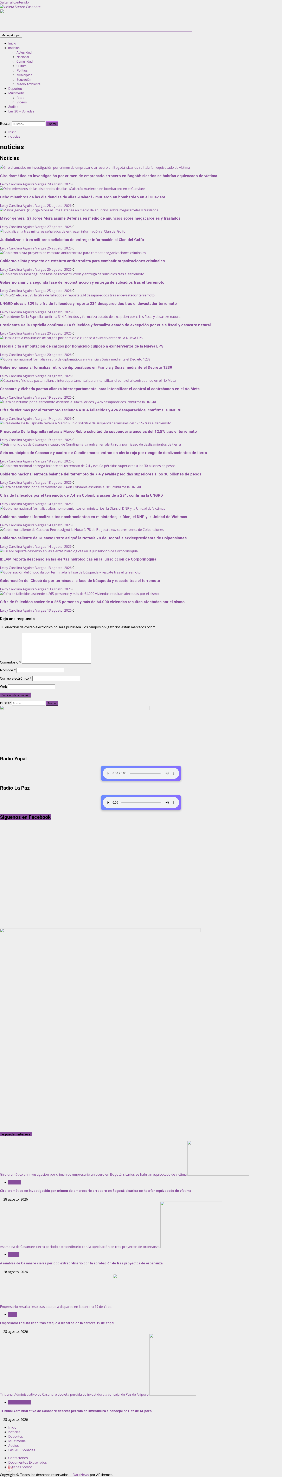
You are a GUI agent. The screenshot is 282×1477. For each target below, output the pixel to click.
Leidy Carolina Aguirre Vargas (23, 184)
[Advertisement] (96, 30)
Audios (13, 107)
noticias (14, 48)
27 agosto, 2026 (59, 227)
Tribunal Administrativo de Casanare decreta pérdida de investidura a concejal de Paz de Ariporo (74, 1394)
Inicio (12, 43)
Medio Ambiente (28, 84)
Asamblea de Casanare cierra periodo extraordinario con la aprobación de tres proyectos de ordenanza (80, 1246)
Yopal (12, 1314)
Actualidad (24, 52)
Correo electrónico (16, 678)
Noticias (14, 1182)
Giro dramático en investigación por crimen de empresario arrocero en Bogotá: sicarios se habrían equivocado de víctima (93, 1174)
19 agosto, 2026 (59, 397)
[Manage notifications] (9, 1468)
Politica (22, 71)
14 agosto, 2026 (59, 504)
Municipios (24, 75)
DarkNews (81, 1474)
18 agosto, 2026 (59, 461)
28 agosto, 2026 (59, 184)
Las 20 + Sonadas (21, 111)
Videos (22, 102)
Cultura (21, 66)
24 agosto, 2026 (59, 312)
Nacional (23, 57)
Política (13, 1254)
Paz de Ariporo (19, 1402)
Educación (24, 80)
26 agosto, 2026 (59, 248)
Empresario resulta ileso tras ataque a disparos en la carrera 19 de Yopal (56, 1306)
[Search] (1, 119)
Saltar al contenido (14, 2)
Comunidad (25, 61)
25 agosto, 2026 (59, 290)
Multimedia (16, 93)
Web (3, 686)
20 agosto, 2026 (59, 333)
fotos (20, 98)
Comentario (10, 662)
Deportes (15, 89)
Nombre (8, 670)
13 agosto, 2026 (59, 567)
